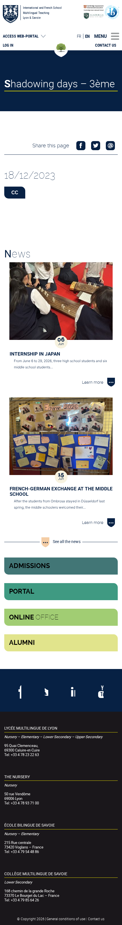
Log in (8, 45)
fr (79, 36)
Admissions (29, 566)
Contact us (105, 45)
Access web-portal (21, 36)
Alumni (22, 643)
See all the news (67, 541)
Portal (21, 591)
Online (33, 617)
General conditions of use (66, 918)
